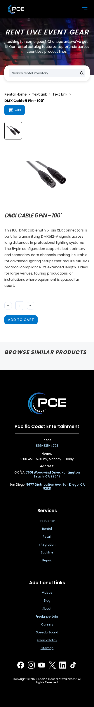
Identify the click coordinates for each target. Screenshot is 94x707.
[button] (82, 9)
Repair (47, 560)
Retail (47, 537)
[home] (41, 9)
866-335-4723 (47, 446)
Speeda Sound (47, 632)
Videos (47, 593)
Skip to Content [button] (22, 4)
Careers (47, 624)
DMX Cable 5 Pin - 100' (24, 101)
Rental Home (15, 94)
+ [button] (30, 305)
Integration (47, 544)
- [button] (8, 305)
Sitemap (47, 648)
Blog (47, 600)
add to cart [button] (21, 319)
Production (47, 521)
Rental (47, 529)
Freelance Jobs (47, 616)
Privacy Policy (47, 640)
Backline (47, 552)
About (47, 609)
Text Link (39, 94)
